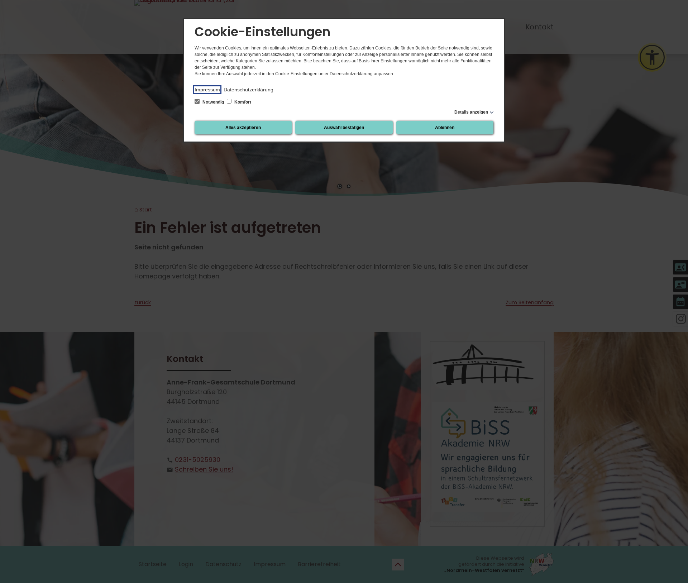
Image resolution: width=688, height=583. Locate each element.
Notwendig (213, 102)
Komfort (242, 102)
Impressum (207, 89)
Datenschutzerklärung (248, 89)
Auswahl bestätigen (344, 127)
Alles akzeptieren (243, 127)
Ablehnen (444, 127)
